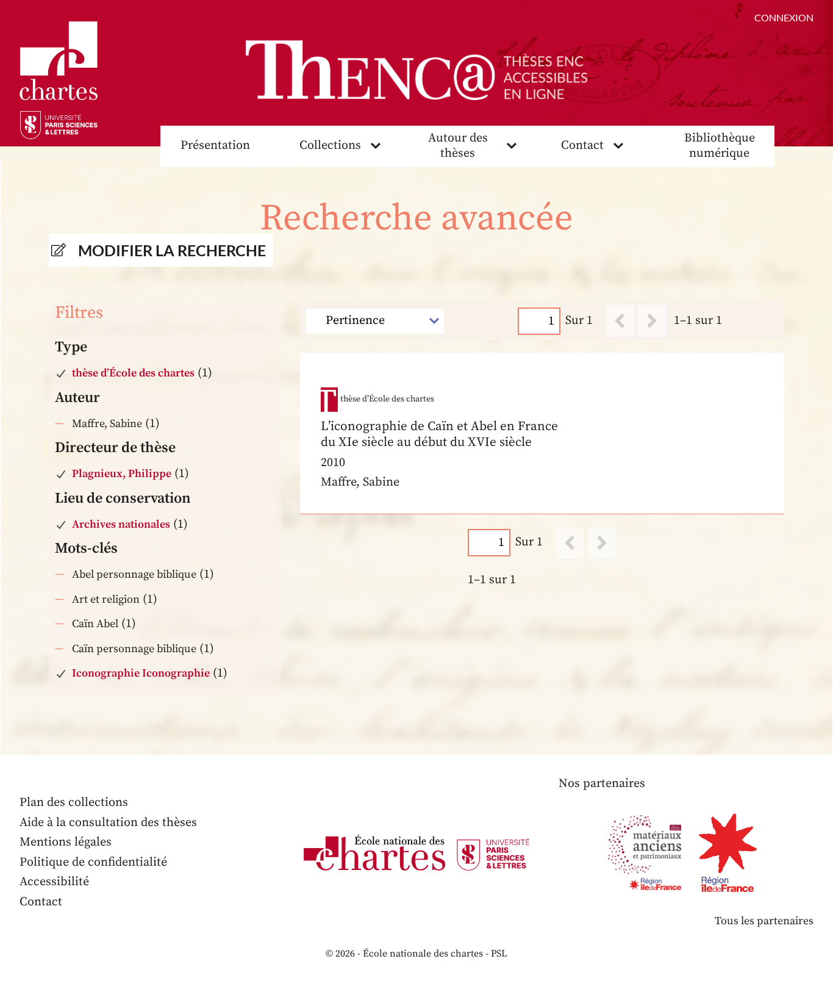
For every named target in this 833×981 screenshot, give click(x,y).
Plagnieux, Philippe (121, 474)
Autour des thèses (458, 146)
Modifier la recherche (172, 250)
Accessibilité (54, 881)
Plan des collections (74, 802)
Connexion (783, 17)
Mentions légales (66, 842)
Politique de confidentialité (93, 862)
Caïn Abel (95, 624)
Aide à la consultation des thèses (108, 822)
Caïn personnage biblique (134, 649)
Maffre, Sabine (107, 424)
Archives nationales (121, 524)
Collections (330, 145)
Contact (582, 145)
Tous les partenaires (764, 921)
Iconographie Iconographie (141, 673)
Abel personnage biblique (134, 574)
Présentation (215, 145)
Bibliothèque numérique (719, 146)
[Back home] (416, 70)
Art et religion (106, 599)
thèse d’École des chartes (133, 373)
